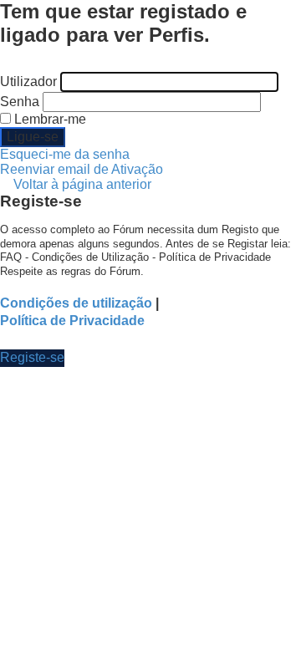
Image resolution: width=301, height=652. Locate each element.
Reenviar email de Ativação (81, 169)
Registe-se (32, 357)
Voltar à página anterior (82, 184)
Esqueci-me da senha (65, 154)
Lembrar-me (48, 119)
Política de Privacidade (72, 320)
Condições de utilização (76, 303)
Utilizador (28, 81)
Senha (19, 101)
